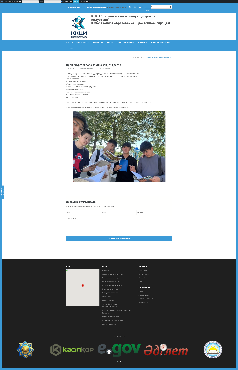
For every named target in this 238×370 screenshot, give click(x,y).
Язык (147, 10)
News (142, 57)
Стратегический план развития (112, 320)
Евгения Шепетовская (86, 68)
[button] (83, 286)
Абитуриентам (97, 42)
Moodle (110, 42)
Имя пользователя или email (12, 1)
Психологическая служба (111, 281)
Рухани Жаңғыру (108, 300)
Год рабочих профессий (110, 317)
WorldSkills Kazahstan (109, 304)
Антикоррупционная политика (112, 274)
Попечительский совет (110, 324)
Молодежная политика (110, 289)
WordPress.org (143, 302)
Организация (106, 296)
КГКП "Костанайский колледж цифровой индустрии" (123, 18)
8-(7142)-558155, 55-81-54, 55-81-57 (96, 7)
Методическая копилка (110, 293)
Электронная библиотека (160, 42)
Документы (142, 42)
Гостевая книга (144, 274)
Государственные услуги (110, 278)
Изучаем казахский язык (110, 306)
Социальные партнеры (125, 42)
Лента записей (144, 295)
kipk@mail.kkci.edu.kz (74, 7)
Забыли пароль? (85, 1)
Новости (69, 42)
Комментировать (105, 68)
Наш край (142, 278)
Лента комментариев (146, 299)
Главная (136, 57)
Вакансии (105, 270)
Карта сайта (143, 270)
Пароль (41, 1)
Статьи (141, 281)
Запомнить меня (67, 1)
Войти (141, 291)
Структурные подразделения (112, 285)
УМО (71, 48)
